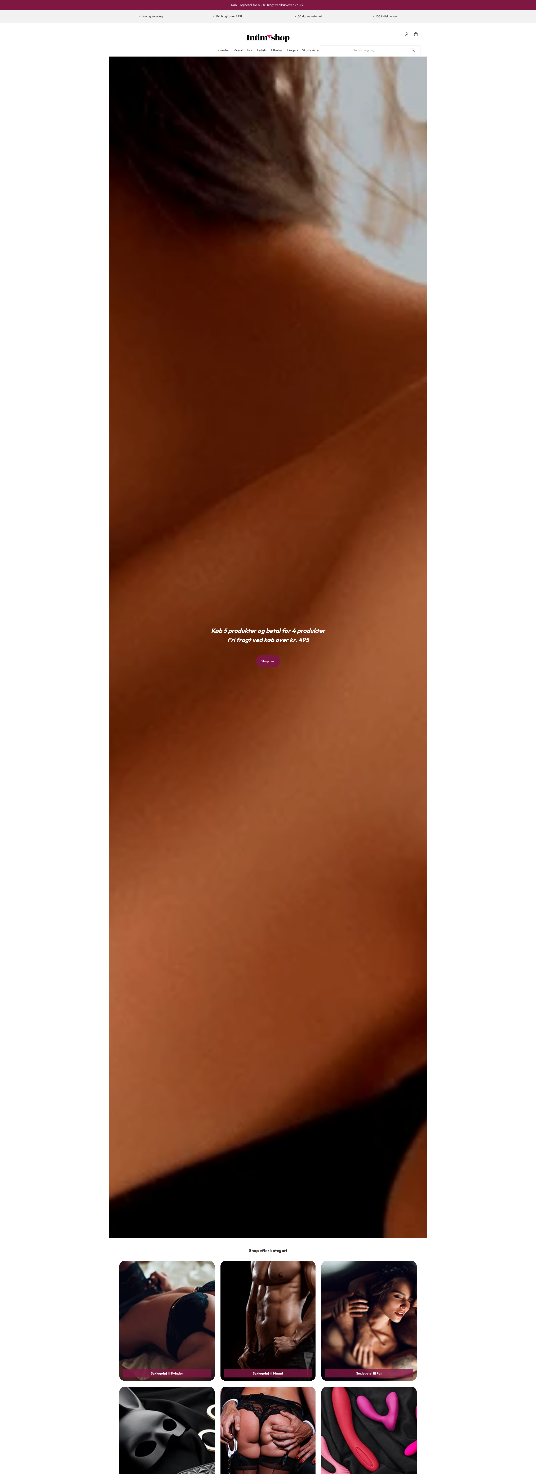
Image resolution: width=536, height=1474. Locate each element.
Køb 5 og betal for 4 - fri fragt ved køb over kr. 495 (268, 5)
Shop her (268, 661)
